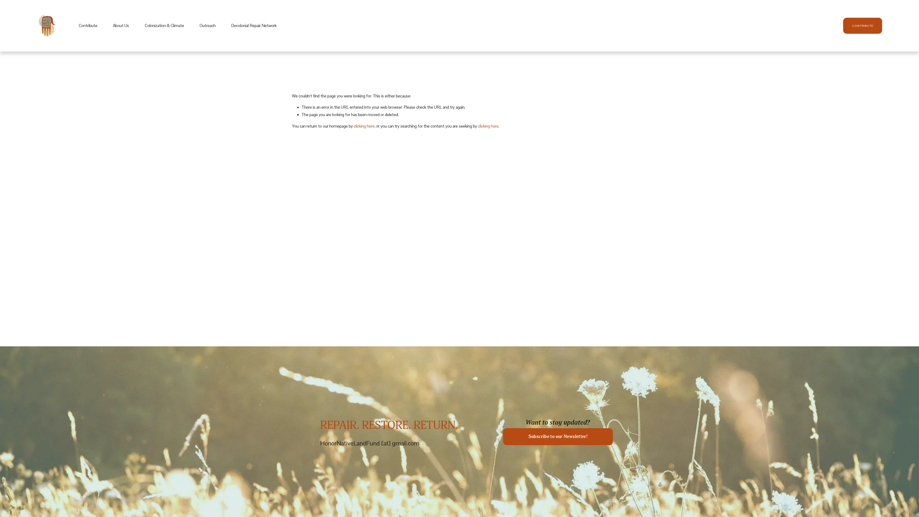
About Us (121, 25)
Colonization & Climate (164, 25)
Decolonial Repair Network (254, 25)
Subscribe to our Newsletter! (558, 436)
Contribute (88, 25)
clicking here (364, 126)
